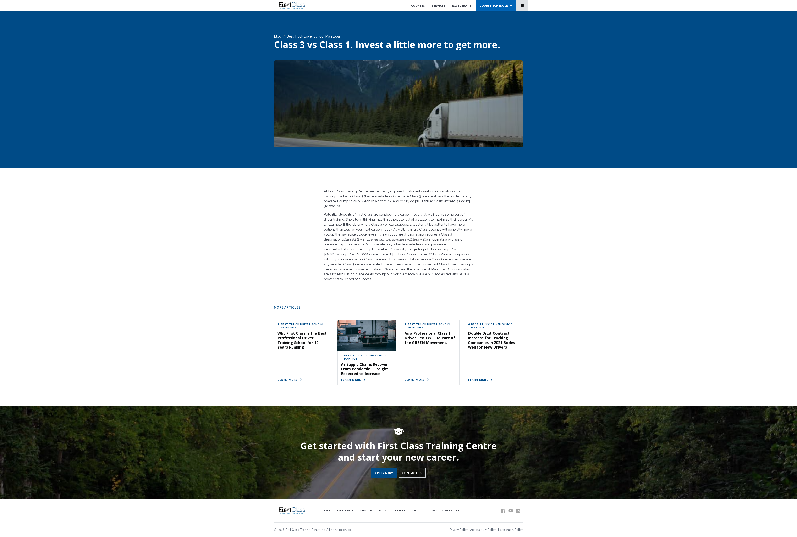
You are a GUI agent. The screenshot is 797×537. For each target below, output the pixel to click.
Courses (418, 5)
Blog (277, 36)
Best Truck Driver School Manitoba (313, 36)
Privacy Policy (458, 529)
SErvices (438, 5)
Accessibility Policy (483, 529)
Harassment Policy (510, 529)
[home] (291, 5)
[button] (496, 5)
